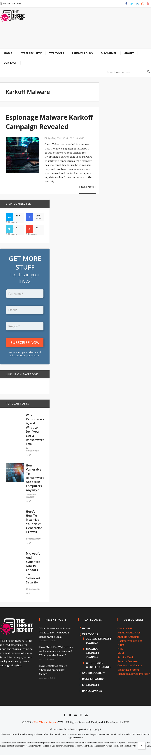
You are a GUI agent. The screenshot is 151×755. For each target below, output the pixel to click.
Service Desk (125, 657)
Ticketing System (128, 669)
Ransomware (32, 450)
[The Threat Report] (12, 16)
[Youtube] (148, 3)
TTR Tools (90, 634)
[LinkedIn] (137, 3)
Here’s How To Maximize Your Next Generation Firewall (34, 522)
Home (86, 628)
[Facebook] (126, 3)
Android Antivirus (128, 636)
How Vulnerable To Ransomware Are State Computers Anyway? (35, 477)
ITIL (120, 649)
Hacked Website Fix (129, 640)
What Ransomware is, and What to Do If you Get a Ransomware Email (35, 429)
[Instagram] (142, 3)
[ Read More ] (87, 186)
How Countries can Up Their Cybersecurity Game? (53, 670)
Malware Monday (31, 496)
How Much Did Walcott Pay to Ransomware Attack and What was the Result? (56, 651)
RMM (120, 653)
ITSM (120, 645)
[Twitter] (131, 3)
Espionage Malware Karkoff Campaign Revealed (49, 122)
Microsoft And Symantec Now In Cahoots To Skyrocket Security (33, 567)
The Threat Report (45, 722)
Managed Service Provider (133, 673)
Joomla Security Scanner (92, 653)
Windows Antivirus (129, 632)
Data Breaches (93, 679)
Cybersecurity (33, 538)
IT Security (90, 684)
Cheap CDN (124, 628)
